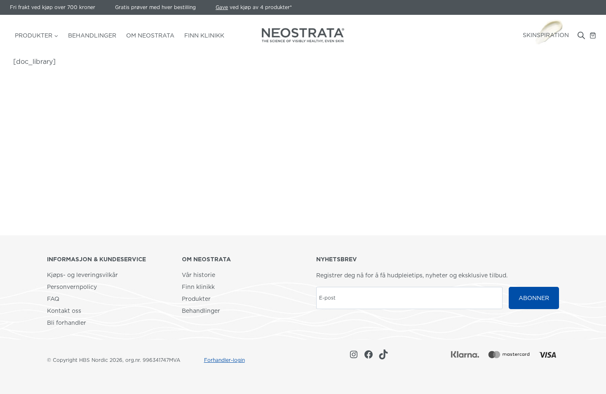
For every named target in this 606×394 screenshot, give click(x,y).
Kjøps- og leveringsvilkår (82, 275)
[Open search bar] (581, 35)
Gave (222, 7)
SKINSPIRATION (546, 35)
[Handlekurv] (593, 35)
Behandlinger (92, 35)
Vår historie (198, 275)
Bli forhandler (66, 322)
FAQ (53, 299)
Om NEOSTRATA (150, 35)
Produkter (196, 299)
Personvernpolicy (72, 287)
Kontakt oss (64, 310)
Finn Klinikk (204, 35)
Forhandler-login (224, 360)
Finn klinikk (198, 287)
